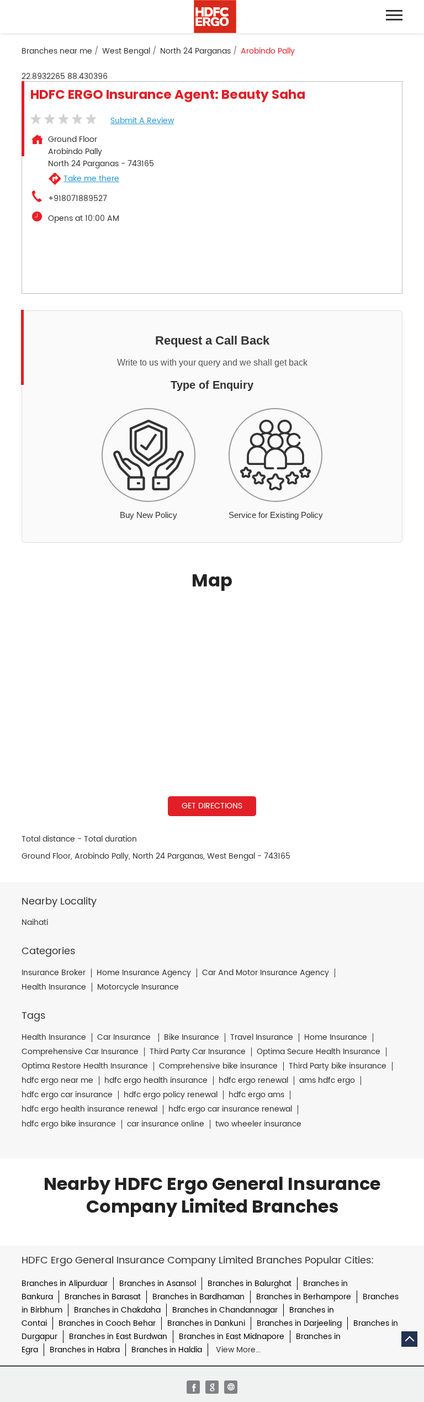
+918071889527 (77, 199)
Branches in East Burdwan (118, 1336)
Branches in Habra (85, 1349)
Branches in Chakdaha (117, 1310)
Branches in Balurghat (250, 1283)
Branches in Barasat (103, 1296)
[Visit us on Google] (212, 1387)
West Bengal (126, 51)
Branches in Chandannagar (225, 1310)
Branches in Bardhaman (198, 1296)
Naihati (35, 922)
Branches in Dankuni (206, 1323)
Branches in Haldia (166, 1349)
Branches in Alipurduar (65, 1283)
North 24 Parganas (195, 51)
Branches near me (57, 51)
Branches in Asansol (157, 1283)
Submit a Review (142, 120)
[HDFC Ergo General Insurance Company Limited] (215, 16)
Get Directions (212, 806)
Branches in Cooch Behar (107, 1323)
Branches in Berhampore (303, 1296)
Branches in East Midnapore (231, 1336)
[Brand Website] (230, 1387)
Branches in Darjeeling (299, 1323)
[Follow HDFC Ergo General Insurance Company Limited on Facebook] (193, 1387)
